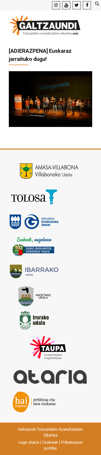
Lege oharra (28, 442)
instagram (56, 5)
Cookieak (50, 442)
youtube (66, 5)
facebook (87, 5)
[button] (97, 4)
